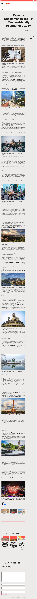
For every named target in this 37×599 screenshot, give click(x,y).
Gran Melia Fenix (17, 433)
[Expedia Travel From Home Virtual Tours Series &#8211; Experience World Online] (5, 511)
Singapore (2, 6)
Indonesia (13, 6)
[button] (0, 0)
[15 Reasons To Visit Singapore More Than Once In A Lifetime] (13, 511)
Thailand (18, 6)
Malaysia (7, 6)
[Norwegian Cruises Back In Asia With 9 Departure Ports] (21, 511)
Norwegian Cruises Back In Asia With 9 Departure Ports (21, 514)
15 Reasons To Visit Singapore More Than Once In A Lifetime (13, 514)
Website (2, 590)
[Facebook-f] (32, 0)
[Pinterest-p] (36, 0)
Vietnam (29, 6)
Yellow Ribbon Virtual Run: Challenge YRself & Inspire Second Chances (21, 545)
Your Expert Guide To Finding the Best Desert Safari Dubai (5, 544)
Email (2, 586)
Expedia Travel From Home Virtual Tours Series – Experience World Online (5, 514)
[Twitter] (33, 0)
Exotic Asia (3, 9)
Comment (3, 571)
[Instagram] (35, 0)
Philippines (24, 6)
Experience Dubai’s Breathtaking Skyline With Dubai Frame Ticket (13, 545)
